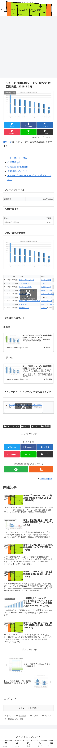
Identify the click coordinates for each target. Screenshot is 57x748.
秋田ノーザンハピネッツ (26, 280)
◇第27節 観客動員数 (17, 167)
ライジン (44, 308)
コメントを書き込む (28, 708)
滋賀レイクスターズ (25, 304)
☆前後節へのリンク (17, 171)
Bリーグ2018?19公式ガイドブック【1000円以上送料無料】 (31, 405)
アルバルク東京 (24, 283)
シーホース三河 (24, 297)
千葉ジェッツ (45, 283)
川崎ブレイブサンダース (26, 290)
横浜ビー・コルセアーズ (49, 290)
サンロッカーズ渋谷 (25, 287)
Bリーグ (7, 142)
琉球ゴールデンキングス (49, 304)
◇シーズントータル (17, 158)
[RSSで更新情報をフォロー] (41, 469)
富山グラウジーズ (24, 294)
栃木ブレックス (46, 287)
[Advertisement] (28, 48)
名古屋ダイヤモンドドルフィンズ (29, 301)
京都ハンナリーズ (46, 301)
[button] (51, 427)
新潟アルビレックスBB (48, 294)
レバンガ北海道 (46, 280)
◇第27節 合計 (14, 162)
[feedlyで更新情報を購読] (16, 469)
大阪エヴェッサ (24, 308)
